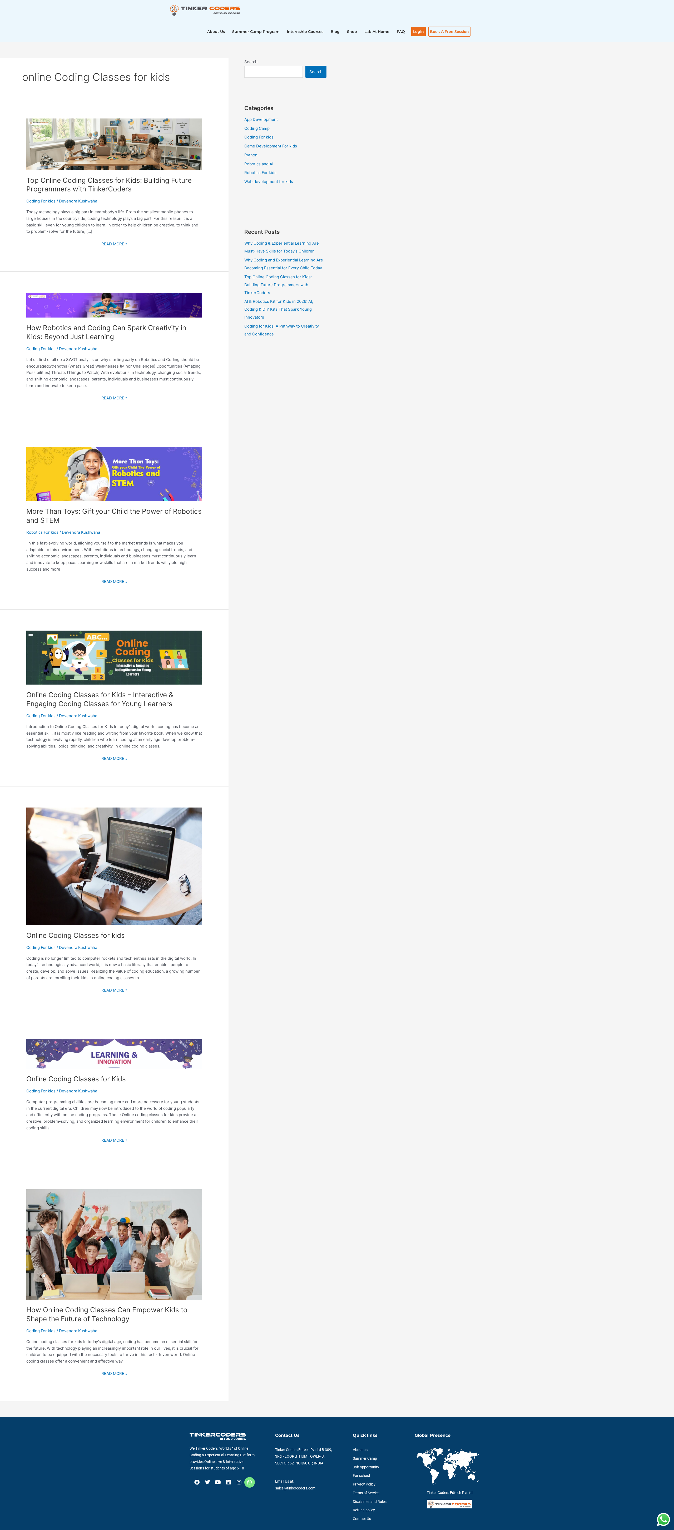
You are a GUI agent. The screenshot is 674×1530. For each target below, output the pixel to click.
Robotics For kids (42, 532)
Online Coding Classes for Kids (76, 1079)
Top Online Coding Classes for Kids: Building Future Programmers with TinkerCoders (278, 284)
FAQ (401, 31)
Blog (335, 31)
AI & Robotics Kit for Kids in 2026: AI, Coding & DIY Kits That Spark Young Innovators (278, 309)
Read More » (114, 243)
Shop (352, 31)
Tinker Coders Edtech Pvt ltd (450, 1493)
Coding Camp (257, 128)
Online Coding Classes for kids (75, 935)
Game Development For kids (270, 145)
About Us (216, 31)
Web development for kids (268, 181)
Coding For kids (41, 201)
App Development (261, 119)
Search (250, 61)
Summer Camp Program (256, 31)
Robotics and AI (258, 163)
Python (250, 154)
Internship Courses (305, 31)
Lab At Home (376, 31)
